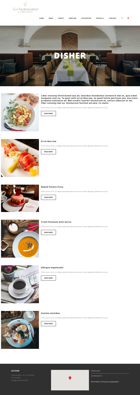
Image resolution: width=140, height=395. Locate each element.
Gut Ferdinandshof (112, 382)
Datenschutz (96, 376)
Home (66, 61)
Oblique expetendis (52, 267)
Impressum (95, 371)
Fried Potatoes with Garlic (56, 222)
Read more (48, 113)
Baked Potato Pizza (52, 186)
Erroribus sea (48, 141)
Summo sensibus (50, 313)
